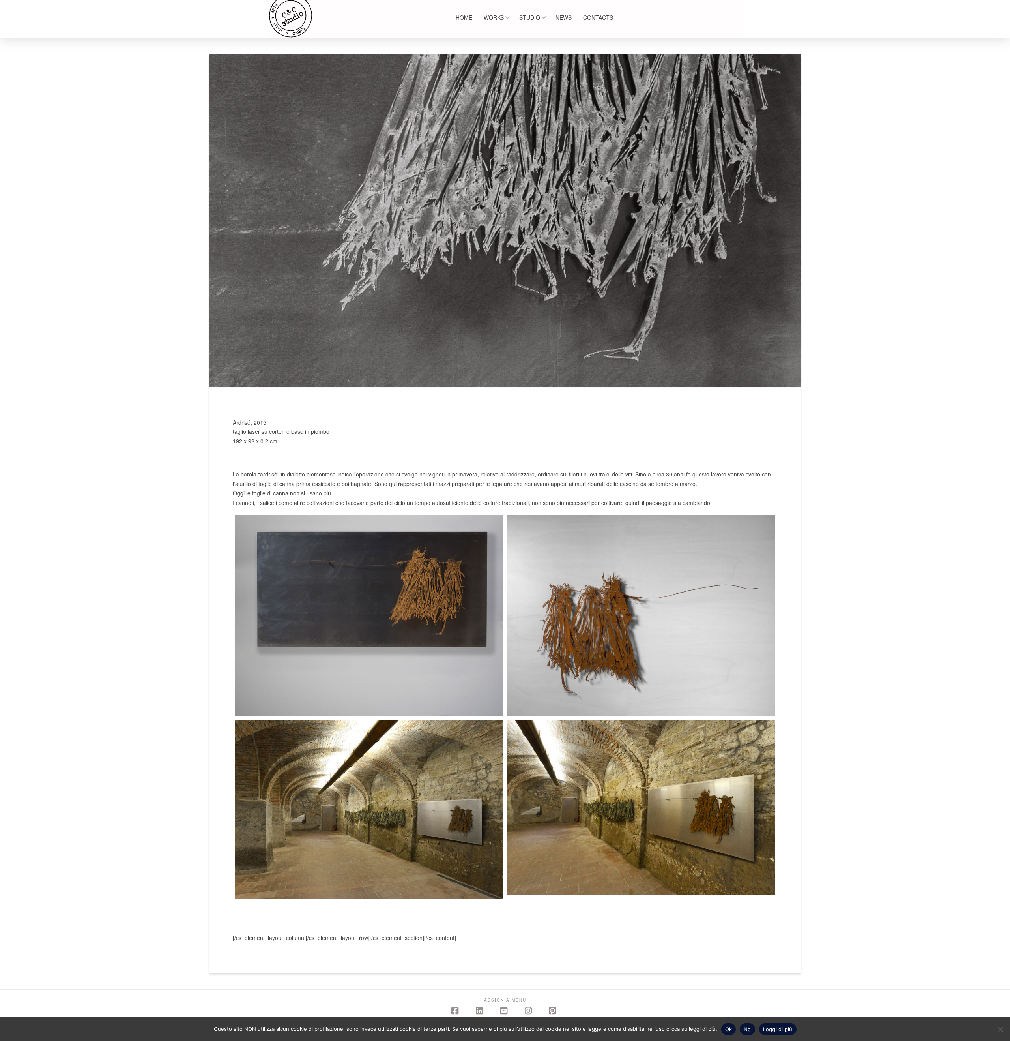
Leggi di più (778, 1029)
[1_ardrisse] (641, 615)
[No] (1000, 1029)
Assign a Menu (505, 1000)
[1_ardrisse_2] (369, 615)
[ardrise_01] (369, 809)
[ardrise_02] (641, 807)
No (747, 1029)
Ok (728, 1029)
